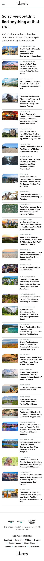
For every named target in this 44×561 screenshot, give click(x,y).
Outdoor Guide (20, 546)
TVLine (28, 540)
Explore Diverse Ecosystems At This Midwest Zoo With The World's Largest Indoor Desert (29, 314)
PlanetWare (34, 546)
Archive (20, 521)
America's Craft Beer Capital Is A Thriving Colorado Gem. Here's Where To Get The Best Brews (29, 69)
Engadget (8, 540)
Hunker (8, 546)
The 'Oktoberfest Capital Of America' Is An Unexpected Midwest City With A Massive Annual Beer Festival (31, 479)
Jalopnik (18, 540)
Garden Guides (15, 543)
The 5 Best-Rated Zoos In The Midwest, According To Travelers (31, 196)
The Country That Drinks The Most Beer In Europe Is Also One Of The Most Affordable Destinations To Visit (31, 497)
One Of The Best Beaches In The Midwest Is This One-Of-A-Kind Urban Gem (31, 149)
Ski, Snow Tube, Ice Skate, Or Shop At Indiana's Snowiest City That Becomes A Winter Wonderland (30, 164)
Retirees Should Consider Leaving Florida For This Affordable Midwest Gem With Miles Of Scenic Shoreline (30, 429)
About (11, 521)
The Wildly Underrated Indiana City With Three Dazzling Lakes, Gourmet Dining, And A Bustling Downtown (30, 284)
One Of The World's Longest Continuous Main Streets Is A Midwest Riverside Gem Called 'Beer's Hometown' (30, 119)
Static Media (15, 527)
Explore (37, 540)
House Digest (29, 543)
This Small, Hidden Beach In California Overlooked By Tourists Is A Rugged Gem (31, 414)
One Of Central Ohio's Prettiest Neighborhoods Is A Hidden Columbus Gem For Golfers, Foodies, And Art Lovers (30, 181)
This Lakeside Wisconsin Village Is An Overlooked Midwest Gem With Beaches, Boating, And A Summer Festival (30, 101)
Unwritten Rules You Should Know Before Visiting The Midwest (28, 401)
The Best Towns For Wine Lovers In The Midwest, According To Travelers (30, 299)
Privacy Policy (31, 522)
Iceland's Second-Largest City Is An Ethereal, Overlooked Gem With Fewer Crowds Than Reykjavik (30, 447)
